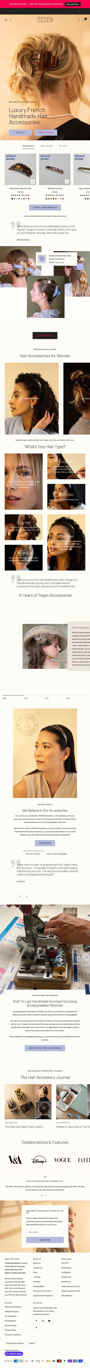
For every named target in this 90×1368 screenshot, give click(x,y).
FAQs (35, 1272)
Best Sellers (47, 146)
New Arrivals (29, 146)
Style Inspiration (63, 1122)
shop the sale (46, 133)
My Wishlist (66, 1272)
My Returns (66, 1281)
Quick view (59, 262)
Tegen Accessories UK (71, 1286)
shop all (20, 133)
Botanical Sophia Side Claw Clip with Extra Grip (60, 257)
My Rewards (66, 1268)
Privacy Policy (10, 1330)
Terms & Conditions (13, 1334)
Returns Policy (11, 1325)
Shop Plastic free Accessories (45, 1048)
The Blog (36, 1277)
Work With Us (67, 1295)
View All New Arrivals (45, 207)
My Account (66, 1277)
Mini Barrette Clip (55, 188)
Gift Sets (63, 146)
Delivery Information (13, 1307)
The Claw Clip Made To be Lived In (24, 1126)
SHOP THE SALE (45, 335)
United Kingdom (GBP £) (15, 1343)
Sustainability (38, 1286)
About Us (37, 1263)
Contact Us (37, 1268)
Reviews (36, 1281)
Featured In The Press (42, 1291)
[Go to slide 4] (48, 1195)
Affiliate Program (12, 1311)
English (31, 1343)
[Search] (11, 20)
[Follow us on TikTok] (36, 1327)
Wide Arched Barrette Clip (20, 188)
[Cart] (84, 19)
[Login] (79, 20)
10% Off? (65, 1263)
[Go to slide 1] (41, 1195)
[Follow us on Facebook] (36, 1321)
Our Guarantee (11, 1316)
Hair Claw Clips (11, 1122)
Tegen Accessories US (71, 1291)
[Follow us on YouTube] (49, 1321)
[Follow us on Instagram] (43, 1321)
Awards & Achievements (43, 1295)
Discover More (73, 4)
